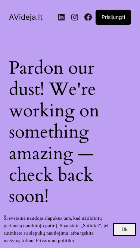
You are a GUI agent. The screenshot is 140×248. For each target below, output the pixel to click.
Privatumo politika (55, 240)
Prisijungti (113, 17)
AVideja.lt (26, 17)
